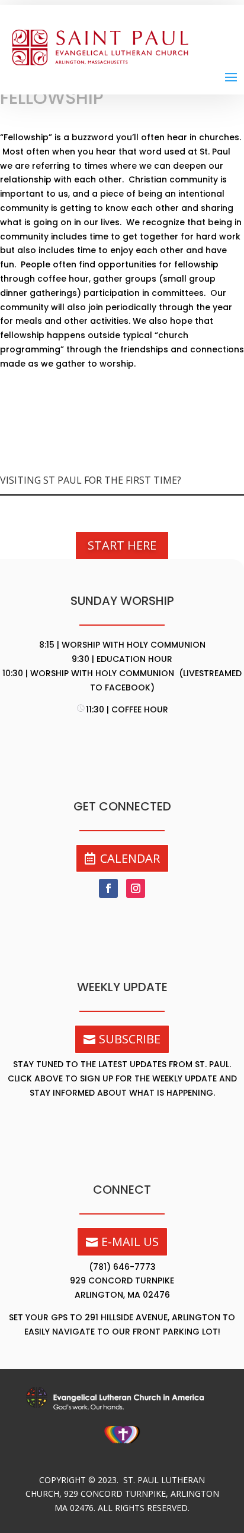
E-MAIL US (130, 1242)
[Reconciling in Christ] (122, 1447)
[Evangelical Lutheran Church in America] (122, 1406)
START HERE (122, 545)
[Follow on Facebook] (108, 888)
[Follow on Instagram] (135, 888)
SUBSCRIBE (129, 1039)
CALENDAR (130, 858)
